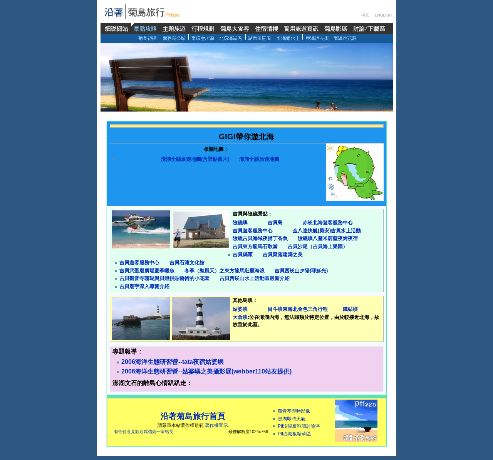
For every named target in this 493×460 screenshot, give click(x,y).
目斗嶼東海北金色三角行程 (298, 309)
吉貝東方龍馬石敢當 (255, 246)
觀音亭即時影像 (294, 411)
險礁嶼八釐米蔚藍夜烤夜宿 (328, 238)
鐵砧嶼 (350, 309)
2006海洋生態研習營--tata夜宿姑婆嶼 (172, 361)
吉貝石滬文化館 (187, 262)
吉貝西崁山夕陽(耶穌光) (301, 270)
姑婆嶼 (240, 309)
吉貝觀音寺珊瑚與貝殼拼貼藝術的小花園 (164, 278)
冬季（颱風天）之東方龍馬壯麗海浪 (224, 270)
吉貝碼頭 (243, 254)
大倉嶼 (240, 317)
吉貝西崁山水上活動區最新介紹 (255, 278)
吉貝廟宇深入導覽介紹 (144, 286)
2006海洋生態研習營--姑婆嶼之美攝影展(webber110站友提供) (206, 371)
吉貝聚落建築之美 (283, 254)
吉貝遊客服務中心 (253, 230)
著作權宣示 (216, 425)
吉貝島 (275, 222)
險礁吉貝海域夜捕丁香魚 (260, 238)
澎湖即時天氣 (291, 419)
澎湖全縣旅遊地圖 (259, 159)
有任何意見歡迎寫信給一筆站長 (143, 431)
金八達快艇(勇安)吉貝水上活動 (327, 230)
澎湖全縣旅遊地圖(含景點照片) (195, 159)
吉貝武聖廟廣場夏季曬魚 (146, 270)
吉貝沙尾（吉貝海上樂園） (318, 246)
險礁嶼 (240, 222)
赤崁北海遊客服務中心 (328, 222)
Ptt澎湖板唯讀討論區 (299, 426)
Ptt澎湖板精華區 (294, 434)
